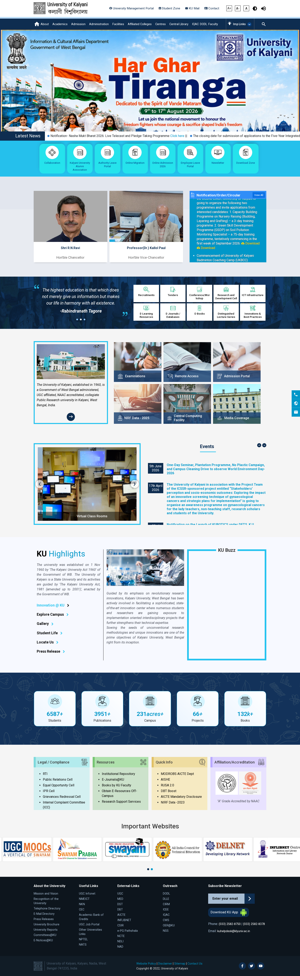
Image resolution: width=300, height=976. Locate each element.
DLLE (166, 899)
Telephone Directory (47, 908)
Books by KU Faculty (116, 785)
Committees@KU (45, 935)
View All (258, 195)
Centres (160, 24)
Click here (104, 136)
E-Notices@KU (43, 940)
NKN (82, 904)
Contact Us (195, 963)
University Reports (46, 929)
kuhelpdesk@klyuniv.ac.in (233, 931)
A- (237, 8)
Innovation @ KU (50, 605)
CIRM (166, 904)
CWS (166, 920)
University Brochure (46, 924)
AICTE (121, 915)
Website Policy (146, 963)
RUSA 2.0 (167, 785)
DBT (120, 909)
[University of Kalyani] (61, 8)
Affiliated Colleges (140, 24)
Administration (99, 24)
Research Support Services (121, 802)
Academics (60, 24)
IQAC (195, 24)
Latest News (27, 135)
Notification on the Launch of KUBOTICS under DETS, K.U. (211, 508)
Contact (213, 8)
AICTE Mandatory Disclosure (181, 797)
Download (252, 206)
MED (120, 899)
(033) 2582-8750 (230, 924)
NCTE (121, 936)
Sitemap (179, 963)
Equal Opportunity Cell (58, 785)
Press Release (48, 651)
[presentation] (40, 484)
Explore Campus (50, 614)
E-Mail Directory (44, 914)
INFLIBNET (124, 920)
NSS (166, 931)
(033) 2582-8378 (254, 924)
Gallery (43, 623)
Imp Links (239, 24)
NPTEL (83, 939)
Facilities (118, 24)
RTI (45, 774)
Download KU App (225, 912)
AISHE (165, 779)
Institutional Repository (118, 774)
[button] (77, 319)
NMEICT (84, 899)
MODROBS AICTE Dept (177, 774)
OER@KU (169, 925)
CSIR (120, 925)
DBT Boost (168, 791)
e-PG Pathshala (127, 931)
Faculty (213, 24)
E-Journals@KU (113, 779)
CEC (81, 909)
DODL (203, 24)
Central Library (178, 24)
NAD (120, 946)
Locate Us (45, 642)
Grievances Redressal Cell (62, 797)
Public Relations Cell (57, 779)
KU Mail (193, 8)
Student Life (47, 633)
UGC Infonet (87, 893)
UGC (120, 893)
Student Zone (170, 8)
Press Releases (44, 919)
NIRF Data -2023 (173, 802)
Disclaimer (165, 963)
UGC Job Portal (89, 924)
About (45, 24)
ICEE (166, 909)
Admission (78, 24)
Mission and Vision (46, 893)
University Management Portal (133, 8)
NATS (83, 944)
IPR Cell (48, 791)
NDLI (120, 941)
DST (120, 904)
